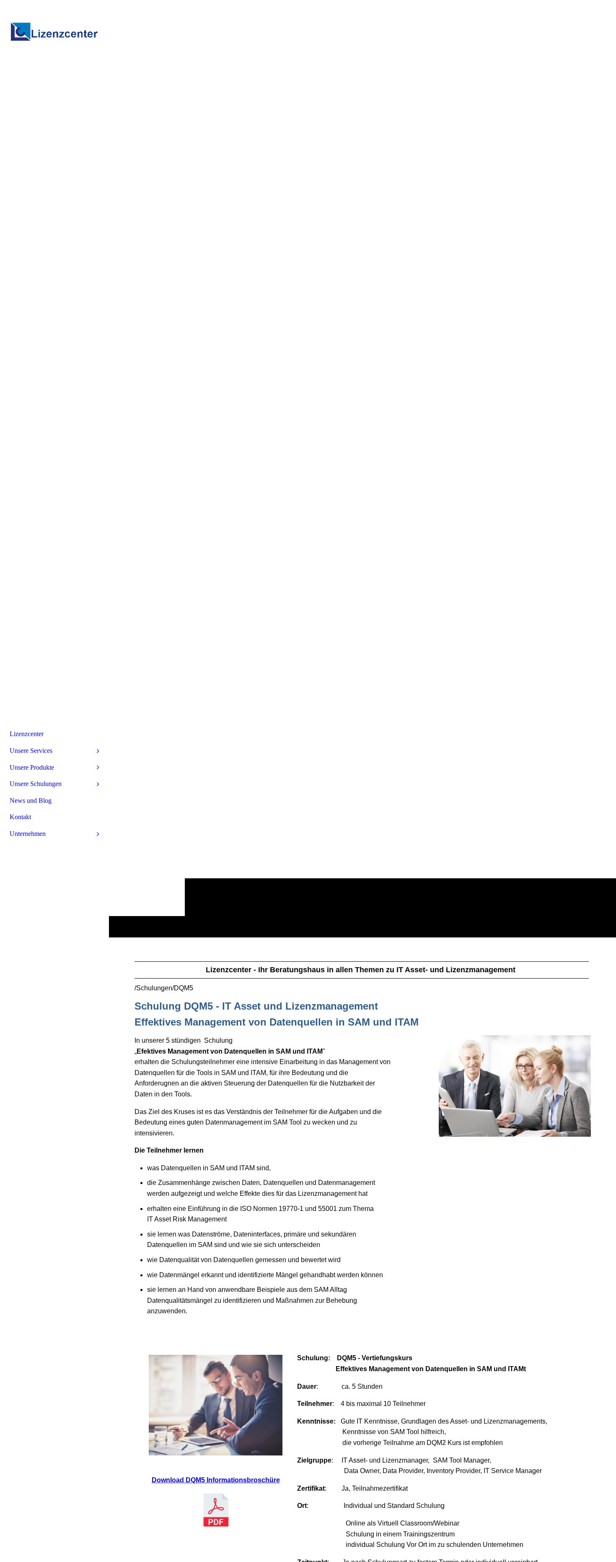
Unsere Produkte (32, 767)
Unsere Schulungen (36, 783)
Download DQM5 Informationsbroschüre (216, 1480)
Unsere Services (31, 750)
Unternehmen (28, 833)
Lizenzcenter (27, 733)
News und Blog (31, 800)
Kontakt (20, 816)
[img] (54, 31)
